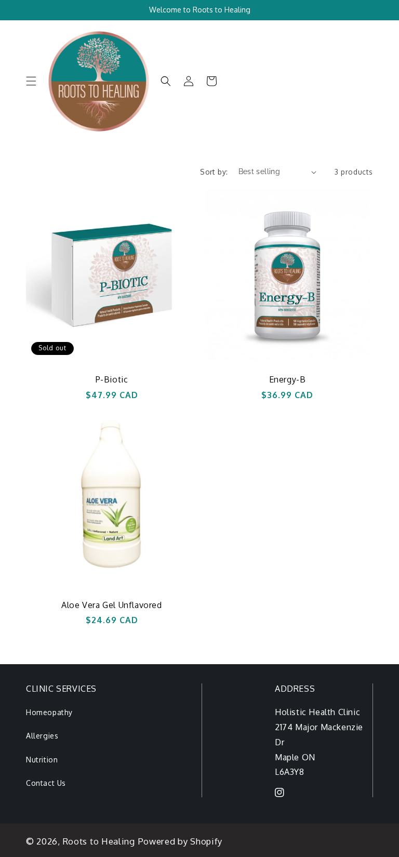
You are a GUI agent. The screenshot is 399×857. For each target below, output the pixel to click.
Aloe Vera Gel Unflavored (111, 605)
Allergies (42, 735)
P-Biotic (112, 379)
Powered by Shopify (180, 841)
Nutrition (42, 759)
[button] (31, 81)
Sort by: (214, 171)
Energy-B (287, 379)
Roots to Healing (99, 841)
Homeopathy (49, 712)
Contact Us (46, 783)
